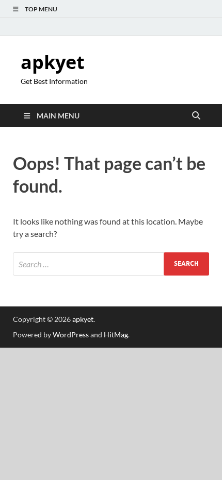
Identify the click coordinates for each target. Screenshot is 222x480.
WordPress (71, 334)
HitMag (116, 334)
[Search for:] (111, 264)
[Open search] (196, 116)
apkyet (53, 62)
